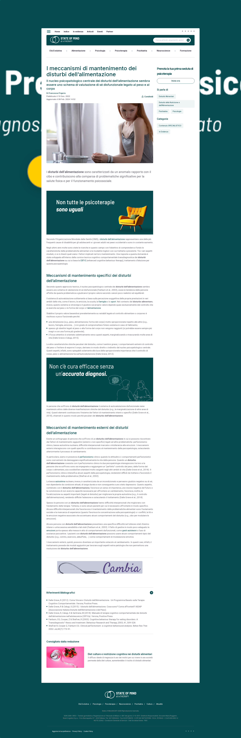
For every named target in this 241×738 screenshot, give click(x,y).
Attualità (159, 704)
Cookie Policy (88, 731)
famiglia (102, 301)
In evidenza (78, 31)
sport (113, 301)
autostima (60, 481)
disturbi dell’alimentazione (112, 239)
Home (57, 31)
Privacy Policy (77, 731)
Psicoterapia (121, 50)
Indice (66, 31)
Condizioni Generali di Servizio (116, 720)
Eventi (100, 31)
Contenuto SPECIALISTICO (170, 126)
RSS (145, 720)
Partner (109, 31)
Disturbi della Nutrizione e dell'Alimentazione (169, 103)
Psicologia (100, 50)
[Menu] (48, 31)
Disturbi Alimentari (166, 96)
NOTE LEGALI (99, 720)
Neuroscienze (163, 50)
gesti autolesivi (129, 530)
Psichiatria (142, 50)
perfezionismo (87, 457)
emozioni (50, 530)
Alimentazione (78, 50)
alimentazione (94, 308)
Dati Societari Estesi (136, 720)
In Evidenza (163, 132)
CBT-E (83, 260)
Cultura (149, 704)
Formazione (185, 50)
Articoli (90, 31)
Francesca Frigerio (57, 93)
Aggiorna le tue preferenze (61, 731)
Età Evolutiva (56, 50)
